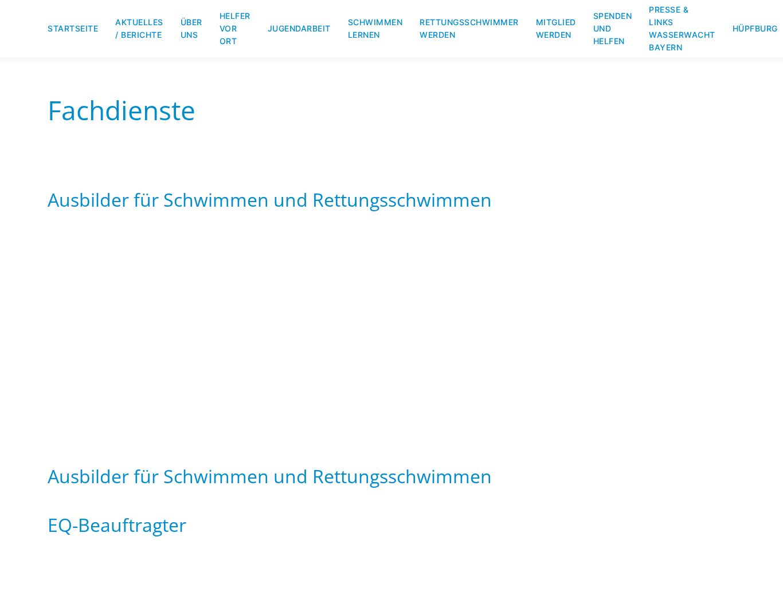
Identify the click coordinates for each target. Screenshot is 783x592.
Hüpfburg (755, 28)
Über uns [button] (191, 28)
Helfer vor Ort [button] (235, 28)
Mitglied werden (556, 28)
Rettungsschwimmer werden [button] (469, 28)
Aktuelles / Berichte (139, 28)
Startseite (73, 28)
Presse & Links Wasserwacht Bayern (682, 28)
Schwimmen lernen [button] (375, 28)
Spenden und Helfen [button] (612, 28)
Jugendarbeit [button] (299, 28)
